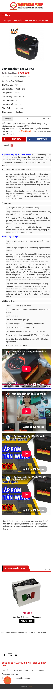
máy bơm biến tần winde (26, 526)
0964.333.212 (27, 131)
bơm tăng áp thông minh (31, 523)
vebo (8, 632)
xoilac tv (19, 632)
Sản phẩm (18, 20)
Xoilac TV (44, 632)
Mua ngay (16, 139)
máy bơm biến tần (22, 521)
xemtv (25, 632)
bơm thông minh (13, 523)
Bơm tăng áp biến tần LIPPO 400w (26, 617)
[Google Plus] (12, 145)
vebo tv (3, 632)
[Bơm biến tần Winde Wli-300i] (26, 44)
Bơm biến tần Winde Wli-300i (36, 20)
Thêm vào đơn (26, 621)
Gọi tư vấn (42, 139)
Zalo (10, 655)
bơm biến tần (8, 521)
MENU (7, 15)
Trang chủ (8, 20)
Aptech (31, 686)
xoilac (13, 632)
